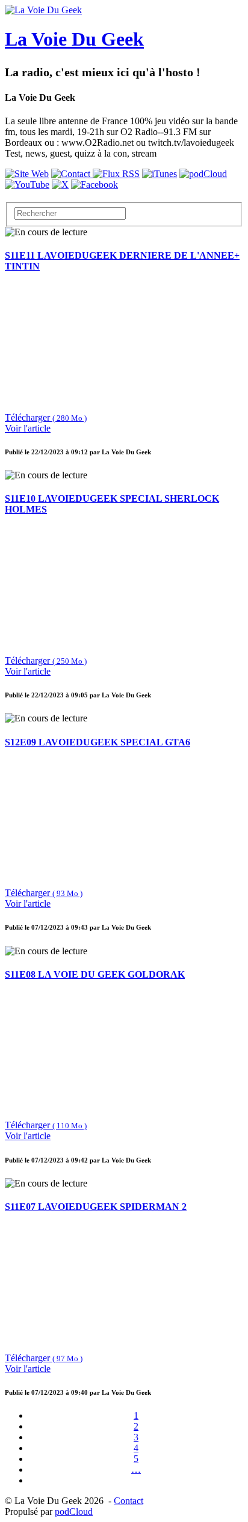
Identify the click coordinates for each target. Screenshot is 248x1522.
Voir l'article (28, 428)
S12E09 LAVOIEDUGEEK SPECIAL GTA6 (97, 742)
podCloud (74, 1511)
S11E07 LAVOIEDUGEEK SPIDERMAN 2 (96, 1207)
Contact (128, 1501)
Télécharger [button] (46, 417)
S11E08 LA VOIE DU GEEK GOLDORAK (95, 974)
